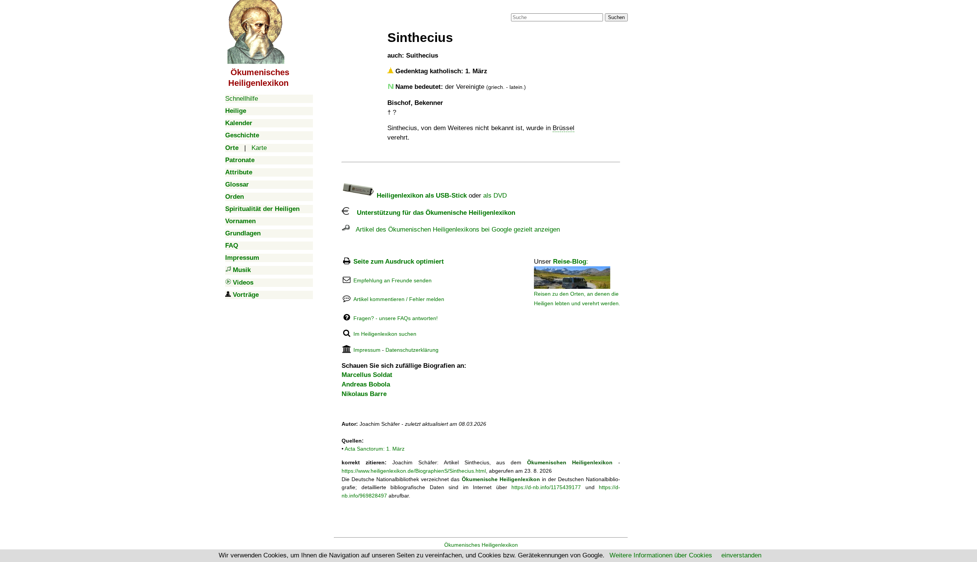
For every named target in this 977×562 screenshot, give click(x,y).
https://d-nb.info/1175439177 (546, 487)
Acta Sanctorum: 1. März (375, 449)
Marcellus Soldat (367, 374)
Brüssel (563, 128)
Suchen (616, 17)
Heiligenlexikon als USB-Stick (421, 195)
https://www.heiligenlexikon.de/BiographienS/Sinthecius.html (414, 471)
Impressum (366, 350)
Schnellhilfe (241, 98)
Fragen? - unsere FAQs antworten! (395, 318)
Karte (259, 147)
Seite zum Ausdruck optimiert (398, 261)
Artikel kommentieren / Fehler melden (398, 299)
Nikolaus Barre (364, 394)
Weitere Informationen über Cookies (660, 555)
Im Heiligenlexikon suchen (384, 334)
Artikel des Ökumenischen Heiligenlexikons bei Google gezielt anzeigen (455, 229)
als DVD (495, 195)
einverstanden (741, 555)
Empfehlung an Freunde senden (392, 280)
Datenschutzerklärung (412, 350)
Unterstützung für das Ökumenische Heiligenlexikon (432, 212)
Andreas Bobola (366, 384)
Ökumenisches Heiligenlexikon (481, 545)
